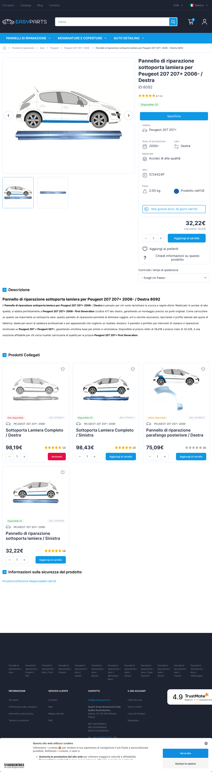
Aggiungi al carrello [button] (186, 238)
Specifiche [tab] (174, 116)
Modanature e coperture (80, 38)
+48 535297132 (100, 737)
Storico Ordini (135, 706)
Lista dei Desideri (136, 713)
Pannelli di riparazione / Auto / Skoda (164, 670)
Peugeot (54, 48)
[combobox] (174, 277)
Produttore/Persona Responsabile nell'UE (29, 581)
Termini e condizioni (19, 720)
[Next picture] (128, 115)
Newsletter (133, 720)
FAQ (50, 720)
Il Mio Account (135, 700)
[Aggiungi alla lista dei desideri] (63, 369)
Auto (42, 48)
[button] (146, 238)
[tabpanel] (174, 162)
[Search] (173, 22)
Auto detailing (127, 38)
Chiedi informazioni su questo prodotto (177, 257)
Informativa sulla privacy (21, 713)
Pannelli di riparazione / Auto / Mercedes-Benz (114, 672)
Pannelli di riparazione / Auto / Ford (48, 669)
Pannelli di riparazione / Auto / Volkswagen (197, 670)
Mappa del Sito (56, 713)
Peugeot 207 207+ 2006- (77, 48)
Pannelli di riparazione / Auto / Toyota (180, 670)
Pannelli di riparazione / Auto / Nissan (130, 670)
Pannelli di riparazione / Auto (15, 669)
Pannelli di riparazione (26, 38)
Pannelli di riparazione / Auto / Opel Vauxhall (147, 670)
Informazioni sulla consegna (23, 706)
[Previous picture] (8, 115)
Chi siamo (8, 5)
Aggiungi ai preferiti (163, 249)
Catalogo (25, 5)
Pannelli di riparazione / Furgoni (64, 669)
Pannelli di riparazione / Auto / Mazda (97, 670)
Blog (40, 5)
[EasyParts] (24, 21)
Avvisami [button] (57, 456)
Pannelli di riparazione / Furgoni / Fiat (31, 670)
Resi (50, 706)
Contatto (54, 5)
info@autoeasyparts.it (99, 700)
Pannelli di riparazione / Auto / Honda (81, 670)
